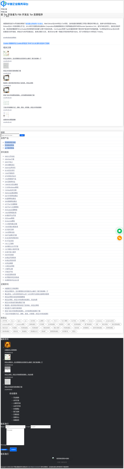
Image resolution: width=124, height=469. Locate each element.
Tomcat (90, 321)
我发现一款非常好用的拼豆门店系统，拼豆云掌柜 (18, 83)
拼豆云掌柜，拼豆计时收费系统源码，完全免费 (21, 300)
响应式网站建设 (116, 324)
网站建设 (24, 331)
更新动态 (10, 232)
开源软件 (10, 173)
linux (12, 321)
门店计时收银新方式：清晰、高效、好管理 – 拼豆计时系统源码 (22, 107)
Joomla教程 (10, 221)
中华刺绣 (9, 255)
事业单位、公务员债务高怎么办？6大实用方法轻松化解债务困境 (27, 294)
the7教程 (82, 321)
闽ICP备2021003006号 (34, 467)
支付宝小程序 (10, 252)
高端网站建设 (11, 201)
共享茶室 (61, 324)
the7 (48, 321)
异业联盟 (9, 263)
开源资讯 (16, 414)
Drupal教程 (9, 218)
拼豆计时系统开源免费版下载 (12, 70)
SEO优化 (33, 321)
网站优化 (15, 331)
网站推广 (44, 331)
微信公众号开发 (11, 246)
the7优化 (73, 321)
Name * (3, 426)
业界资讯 (14, 37)
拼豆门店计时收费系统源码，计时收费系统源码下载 (18, 95)
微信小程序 (56, 328)
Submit (4, 449)
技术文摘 (9, 229)
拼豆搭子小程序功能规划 (13, 308)
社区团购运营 (10, 274)
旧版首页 (16, 420)
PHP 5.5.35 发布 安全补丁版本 (38, 43)
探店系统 (76, 328)
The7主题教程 (11, 204)
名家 (97, 324)
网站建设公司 (34, 331)
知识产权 (9, 271)
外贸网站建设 (11, 196)
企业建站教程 (11, 193)
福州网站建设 (5, 331)
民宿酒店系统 (9, 145)
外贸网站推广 (35, 328)
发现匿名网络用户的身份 (34, 23)
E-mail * (28, 426)
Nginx (19, 321)
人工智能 (9, 243)
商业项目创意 (10, 260)
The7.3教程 (64, 321)
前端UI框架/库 (11, 226)
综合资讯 (10, 170)
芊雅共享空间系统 (12, 277)
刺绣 (69, 324)
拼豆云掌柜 (9, 266)
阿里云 (74, 331)
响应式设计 (10, 176)
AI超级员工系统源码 (12, 288)
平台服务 (16, 397)
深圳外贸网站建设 (97, 328)
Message (3, 445)
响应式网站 (105, 324)
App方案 (9, 159)
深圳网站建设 (109, 328)
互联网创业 (10, 181)
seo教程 (41, 321)
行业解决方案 (11, 235)
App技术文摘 (10, 190)
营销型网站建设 (54, 331)
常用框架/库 (10, 212)
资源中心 (16, 417)
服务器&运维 (11, 224)
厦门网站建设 (88, 324)
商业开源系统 (10, 257)
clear (8, 449)
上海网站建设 (31, 324)
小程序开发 (17, 403)
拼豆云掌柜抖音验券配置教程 (15, 297)
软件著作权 (65, 331)
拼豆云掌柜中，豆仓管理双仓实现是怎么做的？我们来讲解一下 (22, 58)
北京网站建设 (77, 324)
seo (26, 321)
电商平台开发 (10, 215)
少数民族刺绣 (46, 328)
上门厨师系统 (9, 148)
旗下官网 (16, 411)
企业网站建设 (51, 324)
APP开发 (4, 321)
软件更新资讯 (12, 238)
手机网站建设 (66, 328)
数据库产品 (10, 179)
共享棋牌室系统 (10, 142)
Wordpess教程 (11, 187)
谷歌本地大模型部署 (9, 119)
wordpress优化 (110, 321)
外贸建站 (14, 328)
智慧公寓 (9, 269)
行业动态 (9, 241)
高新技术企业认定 (12, 280)
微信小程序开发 (12, 249)
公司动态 (10, 156)
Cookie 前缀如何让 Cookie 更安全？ (15, 43)
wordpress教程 (20, 324)
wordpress (99, 321)
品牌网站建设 (10, 198)
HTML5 (9, 162)
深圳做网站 (86, 328)
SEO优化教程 (11, 184)
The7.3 (55, 321)
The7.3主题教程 (12, 207)
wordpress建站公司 (7, 324)
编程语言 (10, 165)
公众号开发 (17, 406)
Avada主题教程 (11, 210)
